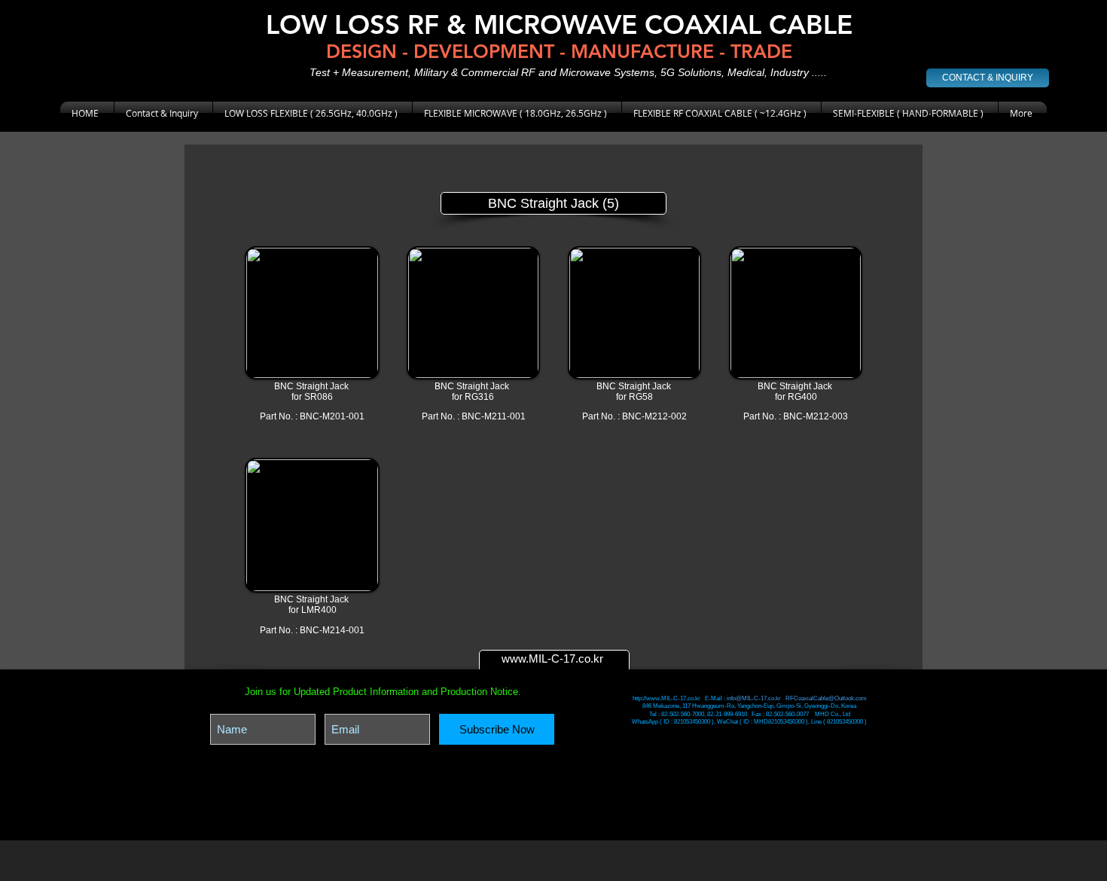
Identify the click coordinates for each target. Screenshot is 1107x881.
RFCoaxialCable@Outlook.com (826, 698)
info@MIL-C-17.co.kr (754, 698)
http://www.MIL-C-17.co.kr (667, 698)
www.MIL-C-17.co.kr (552, 658)
